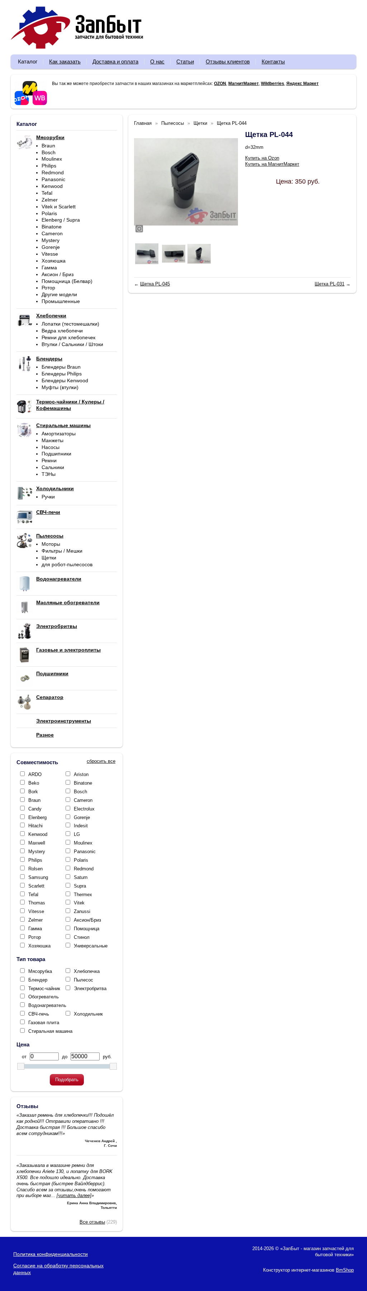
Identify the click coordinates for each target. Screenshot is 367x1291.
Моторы (51, 544)
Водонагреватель (47, 1005)
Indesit (81, 825)
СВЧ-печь (38, 1014)
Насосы (50, 447)
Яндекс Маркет (302, 83)
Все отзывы (92, 1222)
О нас (157, 61)
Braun (48, 145)
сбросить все (101, 761)
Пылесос (83, 980)
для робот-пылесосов (67, 564)
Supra (80, 886)
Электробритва (90, 988)
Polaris (49, 213)
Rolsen (35, 868)
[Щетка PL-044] (186, 182)
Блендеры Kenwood (65, 380)
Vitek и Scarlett (59, 206)
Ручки (48, 497)
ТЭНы (49, 474)
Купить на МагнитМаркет (272, 164)
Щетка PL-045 (155, 284)
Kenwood (52, 186)
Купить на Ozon (262, 158)
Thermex (83, 894)
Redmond (53, 172)
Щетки (49, 558)
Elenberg (37, 817)
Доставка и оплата (115, 61)
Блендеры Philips (62, 374)
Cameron (52, 233)
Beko (33, 783)
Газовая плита (43, 1022)
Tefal (47, 193)
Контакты (273, 61)
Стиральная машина (50, 1031)
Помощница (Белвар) (67, 281)
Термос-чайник (44, 988)
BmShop (345, 1270)
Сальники (53, 467)
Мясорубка (40, 971)
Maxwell (36, 843)
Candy (35, 809)
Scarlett (36, 886)
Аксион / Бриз (57, 274)
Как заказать (65, 61)
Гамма (49, 267)
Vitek (79, 902)
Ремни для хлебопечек (68, 337)
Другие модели (59, 294)
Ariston (81, 774)
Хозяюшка (54, 261)
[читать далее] (74, 1195)
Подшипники (56, 454)
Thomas (36, 902)
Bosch (49, 152)
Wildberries (272, 83)
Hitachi (35, 825)
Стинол (82, 937)
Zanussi (82, 911)
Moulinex (52, 159)
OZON (220, 83)
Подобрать (66, 1079)
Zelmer (50, 200)
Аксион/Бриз (87, 920)
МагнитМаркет (243, 83)
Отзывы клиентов (228, 61)
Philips (49, 166)
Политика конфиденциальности (50, 1254)
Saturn (80, 877)
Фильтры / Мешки (62, 551)
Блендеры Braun (61, 367)
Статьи (185, 61)
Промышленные (61, 301)
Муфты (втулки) (60, 387)
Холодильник (88, 1014)
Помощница (86, 928)
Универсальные (91, 946)
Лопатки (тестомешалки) (70, 324)
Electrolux (84, 809)
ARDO (35, 774)
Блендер (37, 980)
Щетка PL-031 (329, 284)
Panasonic (53, 179)
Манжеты (52, 440)
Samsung (38, 877)
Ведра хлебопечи (62, 331)
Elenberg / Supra (61, 220)
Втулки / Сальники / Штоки (72, 344)
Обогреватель (43, 996)
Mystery (50, 240)
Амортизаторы (59, 433)
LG (77, 834)
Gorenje (51, 247)
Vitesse (50, 254)
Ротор (48, 287)
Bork (33, 791)
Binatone (52, 227)
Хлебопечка (87, 971)
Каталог (27, 61)
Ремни (49, 460)
